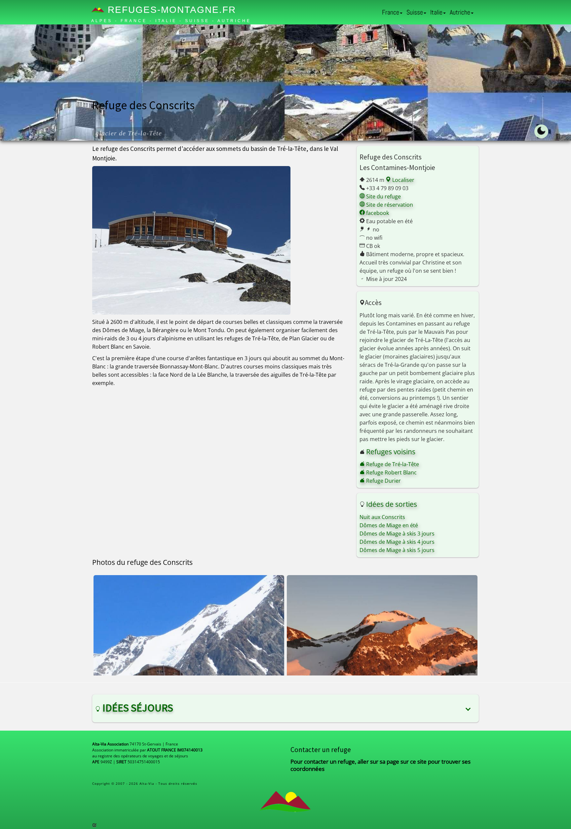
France (390, 12)
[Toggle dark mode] (541, 131)
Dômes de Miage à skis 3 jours (397, 533)
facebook (377, 213)
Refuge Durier (383, 480)
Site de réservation (389, 204)
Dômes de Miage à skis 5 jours (397, 550)
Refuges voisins (390, 451)
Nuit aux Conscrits (382, 517)
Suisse (414, 12)
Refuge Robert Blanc (391, 472)
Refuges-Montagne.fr (170, 10)
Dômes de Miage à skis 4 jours (397, 541)
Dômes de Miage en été (389, 525)
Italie (436, 12)
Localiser (402, 180)
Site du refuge (383, 196)
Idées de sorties (391, 504)
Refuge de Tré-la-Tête (392, 464)
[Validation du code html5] (94, 825)
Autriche (460, 12)
